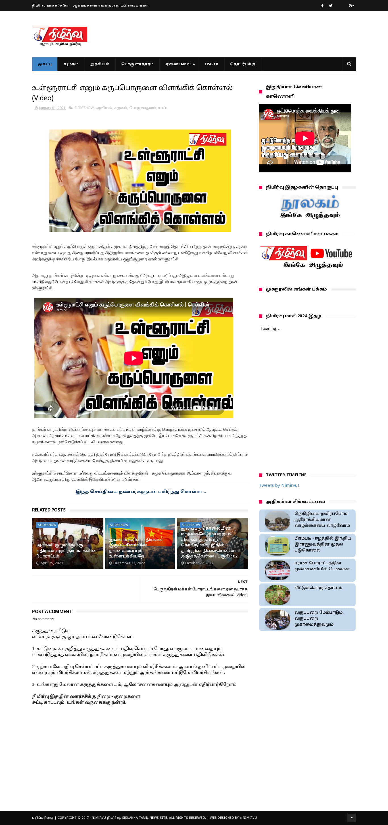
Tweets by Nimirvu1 (279, 485)
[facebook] (322, 6)
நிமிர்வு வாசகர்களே (50, 6)
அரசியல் (100, 64)
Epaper (211, 64)
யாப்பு (163, 108)
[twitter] (331, 6)
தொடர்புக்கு (243, 64)
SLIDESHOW (84, 108)
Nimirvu (250, 818)
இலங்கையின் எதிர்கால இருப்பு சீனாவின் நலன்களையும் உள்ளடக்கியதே (135, 548)
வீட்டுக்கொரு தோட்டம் (318, 588)
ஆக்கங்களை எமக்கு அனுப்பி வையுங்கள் (111, 6)
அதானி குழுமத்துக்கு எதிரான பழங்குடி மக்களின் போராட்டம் (66, 551)
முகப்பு (45, 64)
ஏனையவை (178, 64)
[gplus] (351, 6)
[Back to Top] (351, 818)
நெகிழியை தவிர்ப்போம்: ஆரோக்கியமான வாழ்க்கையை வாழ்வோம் (322, 519)
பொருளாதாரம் (137, 64)
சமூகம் (70, 64)
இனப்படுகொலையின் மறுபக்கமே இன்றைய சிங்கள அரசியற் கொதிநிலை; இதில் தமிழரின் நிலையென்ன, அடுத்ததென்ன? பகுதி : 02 (209, 542)
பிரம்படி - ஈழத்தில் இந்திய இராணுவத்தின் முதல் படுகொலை (323, 544)
